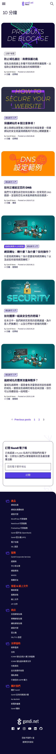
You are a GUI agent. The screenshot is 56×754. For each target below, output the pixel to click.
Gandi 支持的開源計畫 (20, 694)
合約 (13, 652)
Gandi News (11, 72)
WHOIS (13, 575)
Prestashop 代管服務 (19, 528)
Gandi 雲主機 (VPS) (18, 537)
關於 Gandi (15, 690)
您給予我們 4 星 (28, 738)
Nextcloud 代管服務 (19, 523)
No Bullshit (15, 699)
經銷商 (14, 561)
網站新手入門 (10, 118)
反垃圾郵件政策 (17, 670)
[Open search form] (52, 3)
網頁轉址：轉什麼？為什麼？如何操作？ (27, 252)
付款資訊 (14, 666)
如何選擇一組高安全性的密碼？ (22, 316)
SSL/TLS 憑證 (16, 637)
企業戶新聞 (9, 53)
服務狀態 (14, 595)
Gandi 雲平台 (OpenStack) (21, 533)
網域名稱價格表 (17, 509)
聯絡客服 (14, 590)
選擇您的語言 (28, 742)
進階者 (15, 267)
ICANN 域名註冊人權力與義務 (23, 656)
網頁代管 (14, 514)
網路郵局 (14, 570)
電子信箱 (14, 542)
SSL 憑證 (14, 546)
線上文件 (14, 599)
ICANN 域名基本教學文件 (21, 661)
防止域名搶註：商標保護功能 (21, 59)
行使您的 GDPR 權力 (19, 680)
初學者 (15, 74)
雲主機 (14, 632)
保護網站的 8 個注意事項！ (20, 123)
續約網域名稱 (16, 623)
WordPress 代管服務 (19, 519)
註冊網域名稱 (16, 614)
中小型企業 (15, 566)
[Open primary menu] (4, 3)
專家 (14, 203)
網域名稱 (14, 505)
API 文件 (14, 604)
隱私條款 (14, 675)
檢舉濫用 (14, 647)
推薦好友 (14, 580)
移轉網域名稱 (16, 618)
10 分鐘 (7, 74)
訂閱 (28, 475)
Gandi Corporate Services (21, 557)
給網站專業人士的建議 (14, 246)
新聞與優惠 (15, 704)
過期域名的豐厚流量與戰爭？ (21, 380)
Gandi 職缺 (15, 708)
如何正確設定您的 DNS (18, 188)
